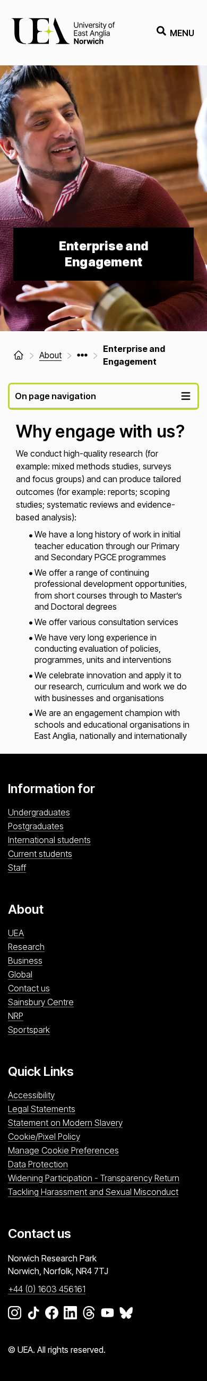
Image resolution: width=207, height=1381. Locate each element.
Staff (17, 867)
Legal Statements (41, 1109)
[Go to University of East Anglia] (63, 32)
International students (49, 840)
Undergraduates (39, 812)
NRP (15, 1016)
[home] (18, 355)
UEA (16, 933)
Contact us (29, 988)
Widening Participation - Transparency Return (93, 1178)
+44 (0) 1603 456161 (46, 1289)
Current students (40, 853)
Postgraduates (36, 826)
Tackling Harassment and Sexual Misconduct (93, 1191)
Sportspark (29, 1029)
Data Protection (38, 1164)
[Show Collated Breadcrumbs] (82, 355)
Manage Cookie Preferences (63, 1150)
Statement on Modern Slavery (65, 1122)
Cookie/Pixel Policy (44, 1136)
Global (20, 974)
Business (25, 960)
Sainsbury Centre (41, 1002)
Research (26, 946)
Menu (182, 33)
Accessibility (31, 1095)
